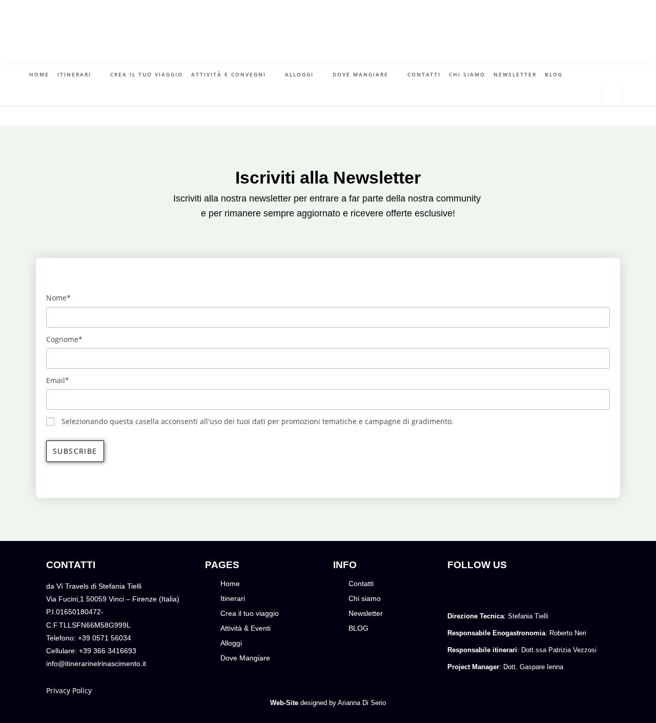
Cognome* (64, 339)
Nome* (58, 298)
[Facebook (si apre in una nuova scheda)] (561, 95)
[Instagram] (483, 591)
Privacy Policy (69, 690)
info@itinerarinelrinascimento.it (96, 663)
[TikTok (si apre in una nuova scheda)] (592, 95)
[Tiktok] (508, 591)
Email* (57, 380)
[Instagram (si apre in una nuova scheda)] (576, 95)
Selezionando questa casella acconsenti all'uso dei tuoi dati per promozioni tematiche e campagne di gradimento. (257, 421)
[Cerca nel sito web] (612, 96)
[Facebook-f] (458, 591)
